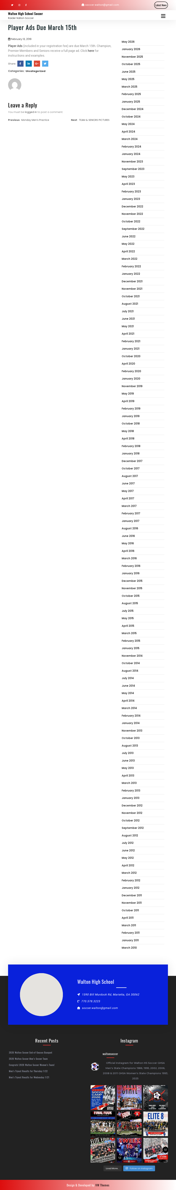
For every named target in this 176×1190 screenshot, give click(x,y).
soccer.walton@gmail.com (102, 4)
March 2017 (129, 506)
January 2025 (131, 101)
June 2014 (128, 686)
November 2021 (132, 289)
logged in (31, 112)
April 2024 (128, 131)
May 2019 (128, 393)
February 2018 (131, 446)
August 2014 (130, 671)
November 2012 (132, 813)
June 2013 (128, 760)
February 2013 (131, 790)
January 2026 (131, 49)
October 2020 (131, 356)
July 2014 (128, 678)
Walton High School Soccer (25, 13)
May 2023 (128, 176)
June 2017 (128, 483)
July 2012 (128, 843)
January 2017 (130, 521)
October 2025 (131, 64)
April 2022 (128, 251)
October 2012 (131, 820)
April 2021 (128, 333)
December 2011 (132, 895)
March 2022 (129, 259)
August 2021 (130, 304)
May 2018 (128, 431)
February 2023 (131, 191)
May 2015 (128, 618)
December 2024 (133, 109)
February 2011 (131, 933)
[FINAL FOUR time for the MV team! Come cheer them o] (103, 1124)
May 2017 (128, 491)
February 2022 (131, 266)
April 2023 (128, 184)
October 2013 (131, 738)
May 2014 (128, 693)
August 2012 (130, 835)
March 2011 (129, 925)
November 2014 (132, 656)
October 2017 (131, 468)
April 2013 (128, 775)
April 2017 (128, 498)
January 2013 (130, 798)
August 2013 (130, 745)
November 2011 (132, 903)
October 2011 (130, 910)
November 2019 (132, 386)
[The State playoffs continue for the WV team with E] (103, 1150)
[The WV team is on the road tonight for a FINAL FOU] (129, 1124)
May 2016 (128, 543)
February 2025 (131, 94)
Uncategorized (35, 71)
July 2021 (128, 311)
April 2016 (128, 551)
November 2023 (132, 161)
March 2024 (130, 139)
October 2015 (131, 596)
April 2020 (128, 363)
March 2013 (129, 783)
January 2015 (130, 648)
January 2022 (131, 274)
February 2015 (131, 641)
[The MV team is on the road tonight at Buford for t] (155, 1124)
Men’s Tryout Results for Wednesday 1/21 (29, 1077)
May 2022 (128, 244)
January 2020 (131, 378)
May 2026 (128, 42)
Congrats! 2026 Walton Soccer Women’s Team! (32, 1065)
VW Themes (102, 1185)
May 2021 (128, 326)
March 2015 (129, 633)
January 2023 (131, 199)
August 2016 (130, 528)
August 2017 (130, 476)
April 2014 (128, 701)
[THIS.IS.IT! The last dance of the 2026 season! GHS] (129, 1097)
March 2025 (129, 86)
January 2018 (131, 453)
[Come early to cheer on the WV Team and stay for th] (129, 1150)
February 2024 (131, 146)
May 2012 (128, 858)
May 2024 (128, 124)
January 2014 (131, 723)
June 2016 (128, 536)
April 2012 (128, 865)
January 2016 (131, 573)
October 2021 (131, 296)
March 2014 (129, 708)
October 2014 (131, 663)
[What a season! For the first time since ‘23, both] (155, 1097)
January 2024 (131, 154)
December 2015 (132, 581)
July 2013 (128, 753)
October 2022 (131, 221)
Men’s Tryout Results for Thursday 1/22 (28, 1071)
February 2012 (131, 880)
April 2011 (128, 918)
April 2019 (128, 401)
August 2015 (130, 603)
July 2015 (128, 611)
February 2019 (131, 408)
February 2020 (131, 371)
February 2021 (131, 341)
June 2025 (128, 72)
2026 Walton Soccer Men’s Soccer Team (28, 1058)
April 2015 (128, 626)
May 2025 (128, 79)
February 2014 (131, 715)
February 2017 (131, 513)
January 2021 (130, 348)
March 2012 (129, 873)
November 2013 (132, 730)
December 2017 (132, 461)
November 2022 (132, 214)
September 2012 (133, 828)
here (91, 51)
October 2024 (131, 116)
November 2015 (132, 588)
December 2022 (132, 206)
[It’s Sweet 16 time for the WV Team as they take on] (155, 1150)
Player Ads (15, 46)
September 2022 (133, 229)
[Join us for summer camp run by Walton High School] (103, 1097)
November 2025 (132, 57)
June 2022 (128, 236)
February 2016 (131, 566)
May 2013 (128, 768)
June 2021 (128, 319)
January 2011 (130, 940)
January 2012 (130, 888)
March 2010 (129, 948)
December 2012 (132, 805)
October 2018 (131, 423)
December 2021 (132, 281)
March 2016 (129, 558)
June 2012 (128, 850)
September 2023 (133, 169)
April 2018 (128, 438)
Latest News (161, 5)
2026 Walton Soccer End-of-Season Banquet (30, 1052)
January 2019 (131, 416)
